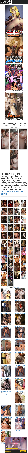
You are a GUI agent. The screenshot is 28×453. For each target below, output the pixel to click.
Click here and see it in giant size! (12, 192)
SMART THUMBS (16, 287)
